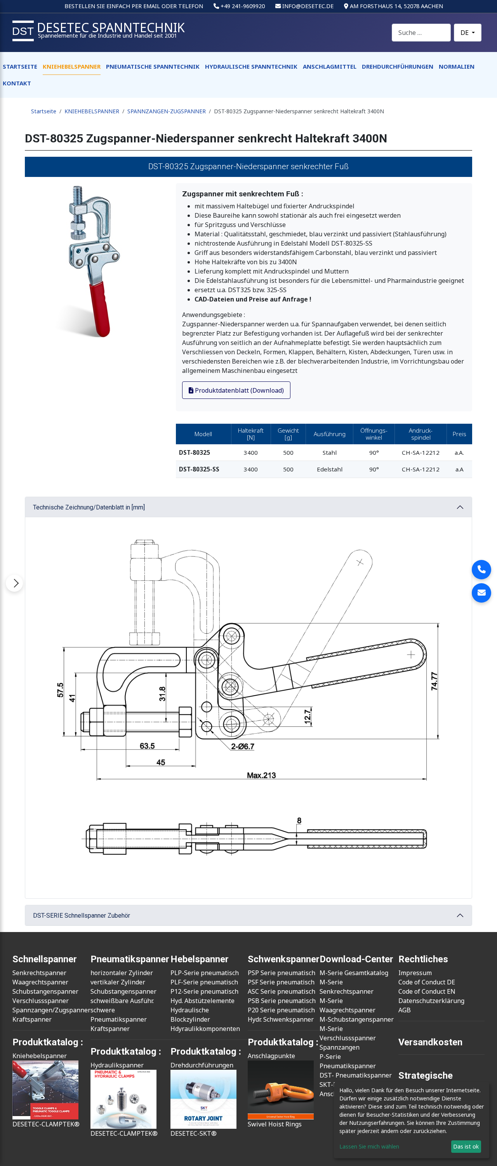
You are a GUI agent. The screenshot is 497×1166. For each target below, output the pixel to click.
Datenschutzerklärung (431, 1000)
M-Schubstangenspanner (357, 1019)
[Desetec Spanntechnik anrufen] (481, 569)
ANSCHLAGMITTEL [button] (329, 66)
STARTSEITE (20, 66)
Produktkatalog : (283, 1042)
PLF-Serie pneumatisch (204, 982)
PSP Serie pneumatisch (281, 972)
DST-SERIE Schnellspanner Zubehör (81, 915)
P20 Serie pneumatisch (281, 1010)
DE (465, 32)
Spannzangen (340, 1047)
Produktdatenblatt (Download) (238, 390)
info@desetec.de (308, 6)
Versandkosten (430, 1042)
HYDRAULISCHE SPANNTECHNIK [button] (251, 66)
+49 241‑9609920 (243, 6)
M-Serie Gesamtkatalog (354, 972)
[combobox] (421, 32)
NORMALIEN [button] (456, 66)
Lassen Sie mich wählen (369, 1146)
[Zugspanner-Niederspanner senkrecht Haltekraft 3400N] (97, 260)
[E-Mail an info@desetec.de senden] (481, 593)
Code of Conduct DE (426, 982)
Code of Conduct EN (426, 991)
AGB (404, 1010)
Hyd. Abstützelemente (202, 1000)
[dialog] (411, 1120)
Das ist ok (466, 1146)
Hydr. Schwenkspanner (281, 1019)
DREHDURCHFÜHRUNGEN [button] (397, 66)
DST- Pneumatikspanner (356, 1075)
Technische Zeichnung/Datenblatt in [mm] (89, 507)
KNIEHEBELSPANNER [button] (72, 66)
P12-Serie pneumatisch (204, 991)
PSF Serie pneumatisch (281, 982)
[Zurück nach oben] (483, 1151)
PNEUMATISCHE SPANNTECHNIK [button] (153, 66)
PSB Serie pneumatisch (282, 1000)
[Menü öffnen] (14, 583)
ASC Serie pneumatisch (281, 991)
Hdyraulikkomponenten (205, 1028)
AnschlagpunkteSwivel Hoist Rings (275, 1090)
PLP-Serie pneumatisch (204, 972)
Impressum (415, 972)
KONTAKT (17, 83)
